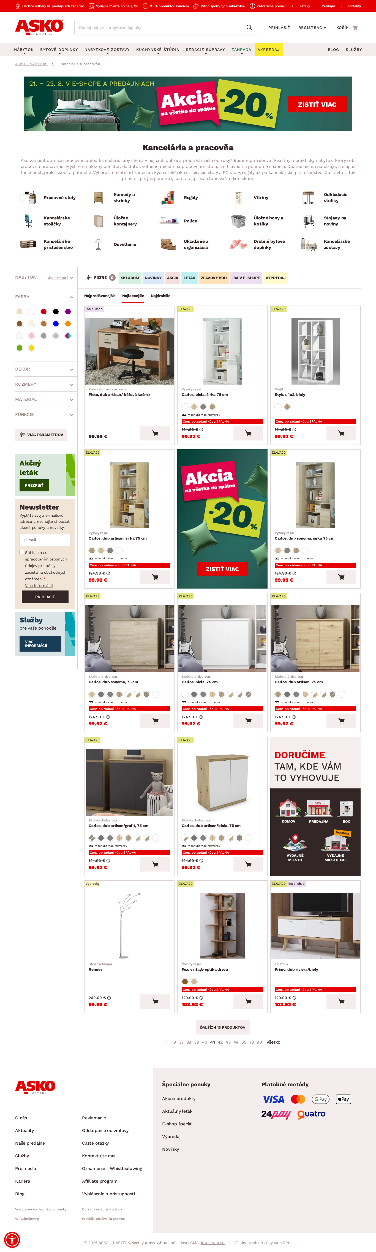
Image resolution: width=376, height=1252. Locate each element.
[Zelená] (19, 348)
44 (236, 1042)
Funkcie (24, 414)
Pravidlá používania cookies (103, 1219)
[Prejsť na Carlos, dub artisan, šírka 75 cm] (129, 495)
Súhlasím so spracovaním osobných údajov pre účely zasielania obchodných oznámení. (46, 565)
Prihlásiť (279, 27)
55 (243, 1042)
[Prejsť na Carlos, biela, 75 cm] (222, 638)
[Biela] (31, 311)
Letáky (305, 6)
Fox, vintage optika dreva (205, 966)
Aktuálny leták (177, 1111)
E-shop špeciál (177, 1123)
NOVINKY (153, 278)
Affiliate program (100, 1181)
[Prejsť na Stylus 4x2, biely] (315, 351)
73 (251, 1042)
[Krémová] (31, 323)
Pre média (25, 1168)
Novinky (170, 1149)
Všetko (273, 1042)
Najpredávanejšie (100, 295)
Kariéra (22, 1181)
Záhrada (241, 49)
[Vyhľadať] (250, 27)
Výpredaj (171, 1136)
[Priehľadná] (19, 336)
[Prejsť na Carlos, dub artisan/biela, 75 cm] (222, 782)
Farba (22, 296)
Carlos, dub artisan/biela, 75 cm (211, 823)
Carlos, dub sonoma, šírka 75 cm (304, 535)
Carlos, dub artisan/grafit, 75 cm (118, 823)
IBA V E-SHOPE (246, 278)
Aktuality (24, 1130)
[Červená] (43, 311)
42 (220, 1042)
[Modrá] (56, 323)
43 (228, 1042)
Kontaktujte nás (98, 1155)
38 (189, 1042)
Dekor (22, 369)
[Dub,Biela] (128, 694)
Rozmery (25, 384)
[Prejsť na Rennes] (129, 926)
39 (196, 1042)
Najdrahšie (160, 295)
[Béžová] (19, 311)
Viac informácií (39, 585)
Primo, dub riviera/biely (296, 966)
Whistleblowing (27, 1219)
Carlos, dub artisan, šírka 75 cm (118, 535)
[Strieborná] (56, 336)
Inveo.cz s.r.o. (213, 1242)
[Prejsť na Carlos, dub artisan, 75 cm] (315, 638)
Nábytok (25, 277)
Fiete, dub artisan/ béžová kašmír (119, 392)
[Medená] (43, 323)
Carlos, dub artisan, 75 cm (299, 679)
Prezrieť (34, 485)
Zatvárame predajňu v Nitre (278, 6)
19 (174, 1042)
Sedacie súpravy (205, 49)
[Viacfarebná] (68, 336)
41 (212, 1042)
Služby (354, 49)
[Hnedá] (19, 323)
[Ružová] (31, 336)
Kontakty (354, 6)
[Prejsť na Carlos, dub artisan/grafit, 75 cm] (129, 782)
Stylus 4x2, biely (290, 392)
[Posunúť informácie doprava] (287, 6)
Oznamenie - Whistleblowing (112, 1168)
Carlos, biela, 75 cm (200, 679)
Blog (333, 49)
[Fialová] (68, 311)
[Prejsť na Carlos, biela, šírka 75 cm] (222, 351)
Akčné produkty (178, 1098)
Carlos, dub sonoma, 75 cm (113, 679)
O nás (21, 1117)
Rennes (100, 966)
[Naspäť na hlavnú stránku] (39, 27)
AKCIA (172, 278)
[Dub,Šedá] (146, 694)
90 (259, 1042)
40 (205, 1042)
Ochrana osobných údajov (102, 1209)
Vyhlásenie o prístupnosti (108, 1193)
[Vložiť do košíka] (155, 433)
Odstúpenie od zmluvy (105, 1130)
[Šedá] (43, 336)
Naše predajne (30, 1143)
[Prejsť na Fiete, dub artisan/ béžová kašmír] (129, 351)
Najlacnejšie (133, 295)
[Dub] (194, 407)
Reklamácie (94, 1117)
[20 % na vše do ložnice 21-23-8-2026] (188, 129)
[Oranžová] (68, 323)
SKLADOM (130, 278)
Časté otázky (95, 1143)
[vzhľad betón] (203, 407)
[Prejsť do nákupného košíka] (347, 27)
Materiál (26, 399)
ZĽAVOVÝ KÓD (214, 278)
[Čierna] (56, 311)
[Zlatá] (31, 348)
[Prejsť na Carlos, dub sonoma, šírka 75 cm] (315, 495)
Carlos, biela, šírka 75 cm (205, 392)
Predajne (329, 6)
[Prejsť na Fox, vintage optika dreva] (222, 926)
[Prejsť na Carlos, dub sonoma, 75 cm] (129, 638)
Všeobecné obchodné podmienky (40, 1209)
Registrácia (312, 27)
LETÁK (189, 278)
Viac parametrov (45, 434)
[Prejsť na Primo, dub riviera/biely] (315, 926)
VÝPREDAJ (276, 278)
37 (181, 1042)
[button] (12, 1239)
